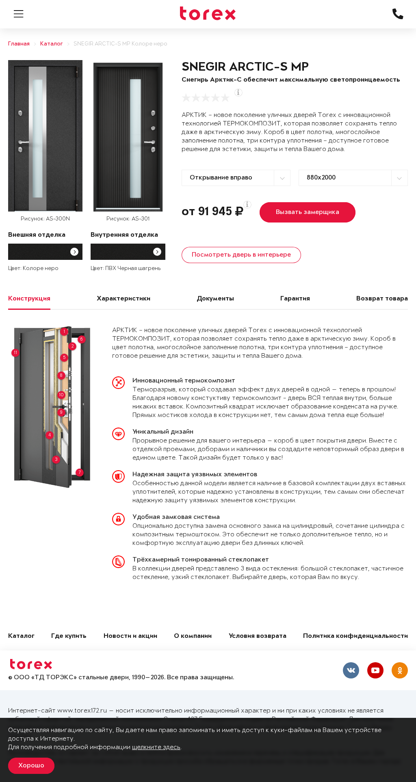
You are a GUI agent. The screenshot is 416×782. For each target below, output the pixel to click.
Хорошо (31, 765)
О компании (193, 636)
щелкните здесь (156, 747)
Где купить (69, 636)
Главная (19, 44)
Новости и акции (130, 636)
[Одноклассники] (400, 670)
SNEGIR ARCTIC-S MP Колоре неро (120, 44)
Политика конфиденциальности (355, 636)
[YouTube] (375, 670)
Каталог (51, 44)
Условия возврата (257, 636)
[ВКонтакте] (351, 670)
